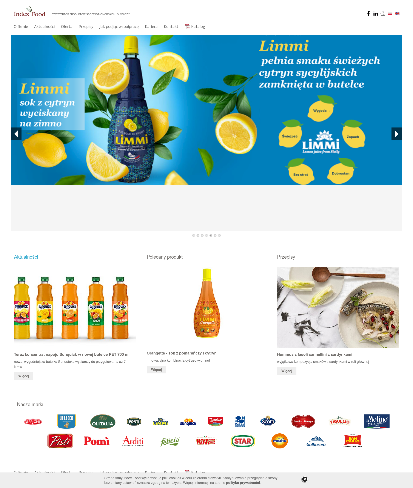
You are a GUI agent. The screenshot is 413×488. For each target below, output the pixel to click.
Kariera (151, 26)
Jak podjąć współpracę (119, 26)
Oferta (66, 26)
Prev (16, 133)
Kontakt (171, 26)
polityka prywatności (243, 482)
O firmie (21, 26)
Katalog (198, 26)
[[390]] (340, 421)
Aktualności (44, 26)
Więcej (23, 375)
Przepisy (86, 26)
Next (396, 133)
